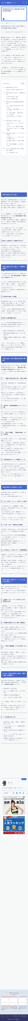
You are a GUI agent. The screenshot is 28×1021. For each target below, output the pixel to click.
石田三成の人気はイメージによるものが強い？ (15, 134)
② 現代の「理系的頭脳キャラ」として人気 (15, 109)
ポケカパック (9, 23)
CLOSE (22, 83)
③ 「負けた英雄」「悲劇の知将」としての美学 (15, 113)
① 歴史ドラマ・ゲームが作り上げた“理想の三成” (15, 137)
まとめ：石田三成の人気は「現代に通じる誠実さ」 (15, 149)
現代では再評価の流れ (12, 98)
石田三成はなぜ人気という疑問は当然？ (15, 93)
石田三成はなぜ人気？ (12, 87)
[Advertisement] (14, 174)
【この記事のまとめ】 (12, 152)
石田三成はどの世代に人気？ (13, 120)
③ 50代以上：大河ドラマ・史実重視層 (15, 129)
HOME (2, 1016)
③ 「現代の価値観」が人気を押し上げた (15, 144)
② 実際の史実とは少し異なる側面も (15, 141)
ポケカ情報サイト (8, 3)
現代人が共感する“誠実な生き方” (15, 89)
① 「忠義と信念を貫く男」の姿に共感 (15, 106)
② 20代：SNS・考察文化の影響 (15, 126)
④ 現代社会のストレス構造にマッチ (15, 116)
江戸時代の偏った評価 (12, 96)
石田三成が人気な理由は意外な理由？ (14, 102)
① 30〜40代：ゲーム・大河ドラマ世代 (15, 123)
